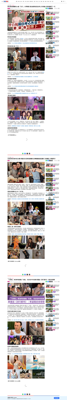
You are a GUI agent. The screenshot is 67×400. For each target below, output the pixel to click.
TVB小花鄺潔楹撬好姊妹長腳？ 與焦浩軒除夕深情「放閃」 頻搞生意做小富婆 (26, 353)
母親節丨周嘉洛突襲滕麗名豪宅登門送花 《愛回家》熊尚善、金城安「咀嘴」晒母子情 (27, 234)
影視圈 (54, 14)
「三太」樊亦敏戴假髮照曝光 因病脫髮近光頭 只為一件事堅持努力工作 (24, 93)
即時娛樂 (13, 5)
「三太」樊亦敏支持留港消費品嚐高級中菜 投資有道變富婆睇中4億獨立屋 (25, 86)
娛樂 (10, 5)
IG (12, 72)
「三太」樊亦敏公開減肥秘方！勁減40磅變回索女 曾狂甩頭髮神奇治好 (24, 43)
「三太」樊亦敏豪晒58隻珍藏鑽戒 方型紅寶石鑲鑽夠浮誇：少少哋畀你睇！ (25, 76)
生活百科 (54, 28)
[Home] (6, 1)
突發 (53, 175)
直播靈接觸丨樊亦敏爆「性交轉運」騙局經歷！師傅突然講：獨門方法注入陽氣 (26, 125)
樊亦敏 (22, 38)
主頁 (8, 5)
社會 (53, 42)
